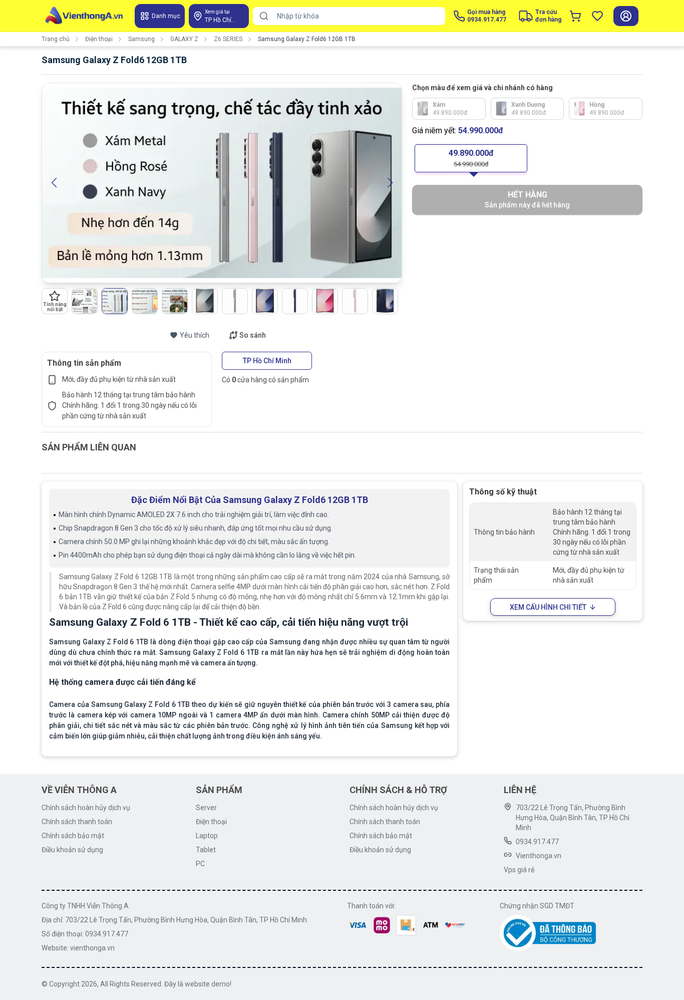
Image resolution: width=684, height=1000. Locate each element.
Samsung (141, 39)
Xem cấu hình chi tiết (548, 607)
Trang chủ (56, 39)
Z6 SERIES (228, 39)
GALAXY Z (184, 39)
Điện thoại (99, 39)
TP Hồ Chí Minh (267, 361)
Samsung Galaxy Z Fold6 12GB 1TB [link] (307, 39)
